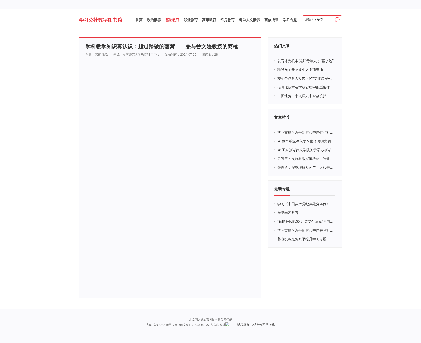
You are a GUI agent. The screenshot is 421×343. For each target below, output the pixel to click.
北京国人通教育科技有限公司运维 (210, 319)
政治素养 (154, 19)
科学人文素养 (249, 19)
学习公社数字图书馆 (100, 19)
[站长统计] (227, 325)
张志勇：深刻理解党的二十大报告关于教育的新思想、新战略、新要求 (305, 167)
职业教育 (191, 19)
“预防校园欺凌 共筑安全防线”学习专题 (305, 221)
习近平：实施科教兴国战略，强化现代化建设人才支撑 (305, 158)
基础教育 (172, 19)
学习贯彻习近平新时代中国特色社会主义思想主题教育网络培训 (305, 132)
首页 (139, 19)
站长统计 (219, 325)
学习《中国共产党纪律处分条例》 (303, 203)
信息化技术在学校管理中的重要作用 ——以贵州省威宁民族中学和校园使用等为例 (305, 87)
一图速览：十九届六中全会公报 (301, 95)
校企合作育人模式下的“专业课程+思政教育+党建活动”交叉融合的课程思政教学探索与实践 (305, 78)
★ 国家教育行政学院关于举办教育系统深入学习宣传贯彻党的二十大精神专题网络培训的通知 (305, 149)
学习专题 (290, 19)
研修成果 (271, 19)
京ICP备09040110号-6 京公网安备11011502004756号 (179, 325)
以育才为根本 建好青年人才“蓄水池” (305, 60)
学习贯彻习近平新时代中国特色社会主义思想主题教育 (305, 230)
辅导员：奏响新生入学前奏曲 (300, 69)
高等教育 (209, 19)
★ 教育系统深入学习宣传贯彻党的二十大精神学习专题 (305, 141)
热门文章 (282, 45)
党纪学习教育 (287, 212)
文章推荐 (282, 117)
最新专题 (282, 188)
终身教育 (228, 19)
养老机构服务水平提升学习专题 (301, 239)
